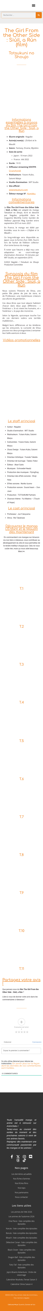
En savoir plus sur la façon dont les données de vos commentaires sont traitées (21, 1066)
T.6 (21, 779)
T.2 (21, 627)
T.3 (21, 664)
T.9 (21, 893)
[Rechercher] (39, 15)
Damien (28, 1304)
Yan (33, 1304)
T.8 (21, 855)
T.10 (21, 931)
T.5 (21, 741)
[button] (33, 5)
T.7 (21, 817)
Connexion (36, 1042)
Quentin (21, 1304)
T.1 (21, 589)
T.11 (21, 969)
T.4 (21, 702)
